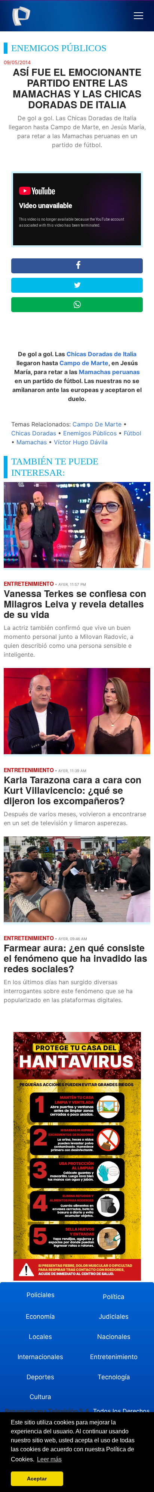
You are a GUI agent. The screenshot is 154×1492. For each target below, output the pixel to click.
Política (113, 1296)
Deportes (40, 1377)
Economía (40, 1316)
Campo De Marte (97, 424)
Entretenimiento (114, 1357)
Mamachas (31, 442)
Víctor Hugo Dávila (81, 442)
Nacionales (113, 1336)
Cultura (40, 1397)
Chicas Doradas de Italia (101, 354)
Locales (40, 1336)
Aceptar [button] (37, 1479)
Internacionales (40, 1357)
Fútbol (132, 433)
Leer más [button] (49, 1459)
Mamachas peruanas (109, 372)
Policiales (41, 1295)
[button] (138, 15)
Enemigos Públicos (90, 433)
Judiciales (114, 1316)
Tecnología (114, 1377)
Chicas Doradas (33, 433)
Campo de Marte (83, 363)
